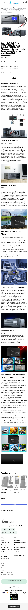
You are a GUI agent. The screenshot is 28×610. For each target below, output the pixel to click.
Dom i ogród (12, 7)
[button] (25, 16)
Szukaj (3, 498)
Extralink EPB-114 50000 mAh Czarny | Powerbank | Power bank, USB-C (20, 491)
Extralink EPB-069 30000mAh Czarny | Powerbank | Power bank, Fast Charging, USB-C (7, 491)
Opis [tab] (14, 77)
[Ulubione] (12, 477)
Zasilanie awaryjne (21, 7)
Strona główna (4, 7)
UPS (2, 8)
